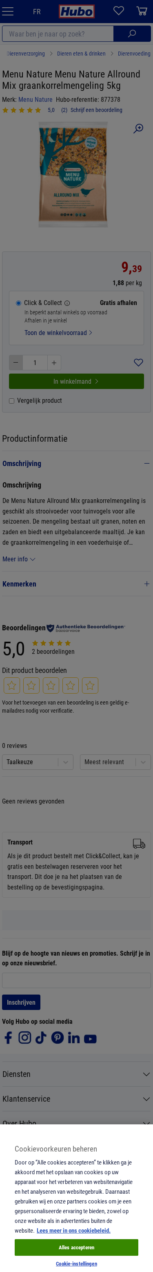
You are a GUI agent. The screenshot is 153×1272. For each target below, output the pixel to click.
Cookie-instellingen (76, 1263)
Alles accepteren (76, 1247)
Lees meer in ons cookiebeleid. (74, 1230)
